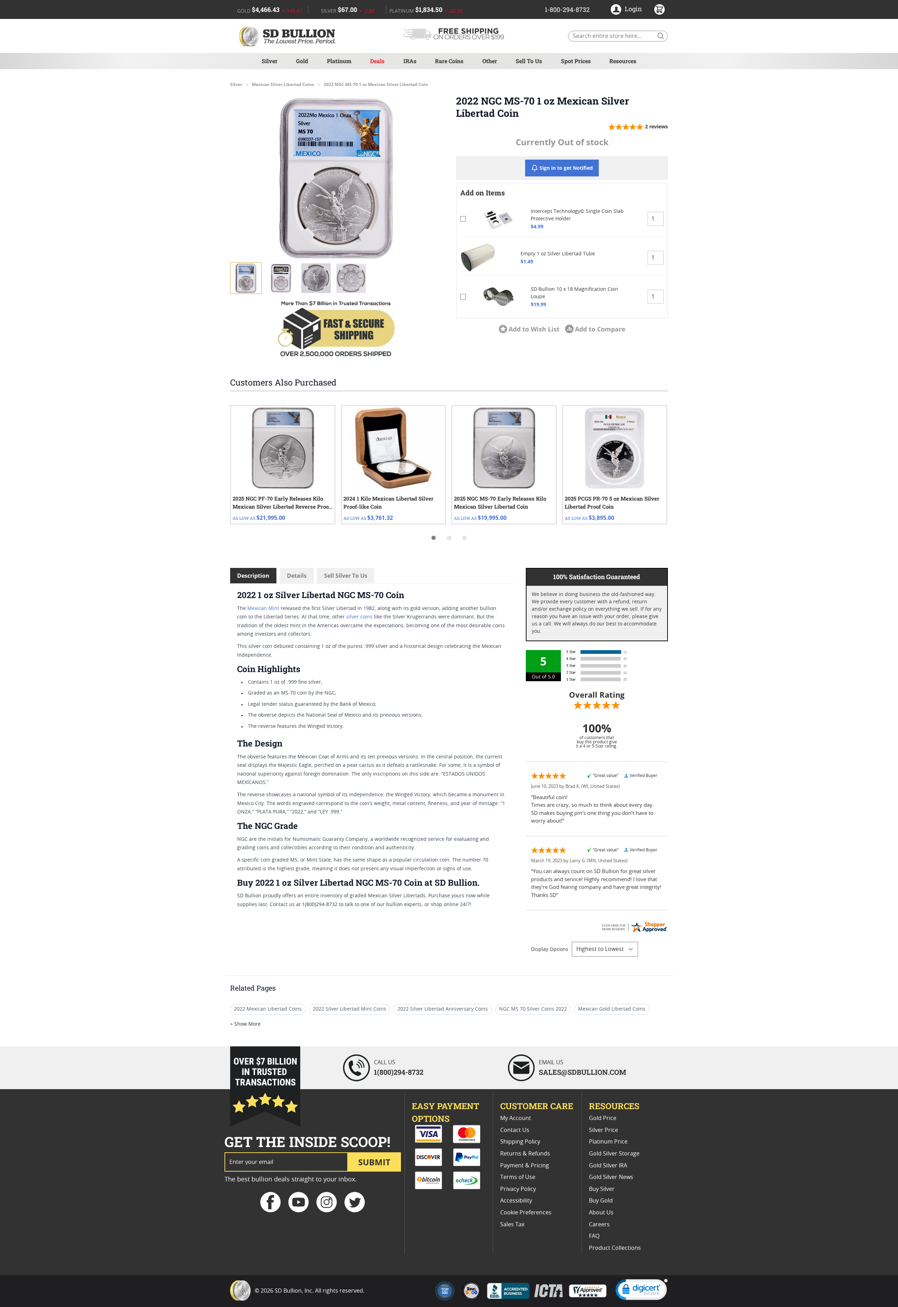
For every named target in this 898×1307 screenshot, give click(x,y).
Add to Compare (600, 329)
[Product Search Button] (660, 35)
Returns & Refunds (525, 1154)
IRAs (409, 61)
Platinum (339, 61)
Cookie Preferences (525, 1212)
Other (489, 61)
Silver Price (603, 1130)
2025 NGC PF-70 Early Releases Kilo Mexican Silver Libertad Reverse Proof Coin (282, 503)
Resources (622, 61)
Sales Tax (512, 1224)
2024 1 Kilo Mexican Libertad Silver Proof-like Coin (388, 502)
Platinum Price (608, 1142)
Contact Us (514, 1130)
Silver (269, 61)
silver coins (359, 617)
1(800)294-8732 (398, 1072)
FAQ (594, 1236)
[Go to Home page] (288, 35)
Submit (374, 1162)
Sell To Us (529, 61)
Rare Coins (449, 61)
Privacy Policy (518, 1189)
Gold (302, 61)
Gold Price (602, 1118)
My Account (515, 1118)
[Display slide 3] (464, 537)
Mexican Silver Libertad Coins (283, 84)
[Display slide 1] (433, 537)
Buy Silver (602, 1189)
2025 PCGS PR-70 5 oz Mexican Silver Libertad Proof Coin (612, 502)
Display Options (549, 949)
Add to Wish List (534, 329)
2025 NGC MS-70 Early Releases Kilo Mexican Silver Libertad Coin (500, 502)
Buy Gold (601, 1201)
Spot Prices (576, 61)
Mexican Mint (263, 608)
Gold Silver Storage (614, 1154)
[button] (336, 178)
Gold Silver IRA (608, 1165)
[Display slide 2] (449, 537)
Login (633, 9)
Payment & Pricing (524, 1165)
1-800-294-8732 (567, 9)
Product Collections (615, 1248)
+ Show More (245, 1024)
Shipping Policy (520, 1142)
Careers (599, 1224)
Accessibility (516, 1201)
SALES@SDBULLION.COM (582, 1072)
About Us (601, 1212)
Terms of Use (517, 1177)
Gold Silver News (611, 1177)
